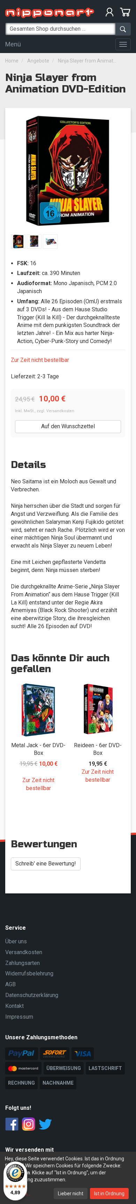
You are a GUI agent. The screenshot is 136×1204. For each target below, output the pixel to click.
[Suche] (123, 29)
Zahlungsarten (22, 963)
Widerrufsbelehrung (29, 973)
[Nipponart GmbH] (49, 12)
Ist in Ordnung (109, 1193)
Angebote (38, 61)
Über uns (16, 941)
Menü (13, 44)
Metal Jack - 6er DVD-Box (38, 749)
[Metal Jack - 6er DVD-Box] (38, 709)
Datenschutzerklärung (31, 995)
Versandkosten (60, 411)
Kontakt (14, 1006)
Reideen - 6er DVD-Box (98, 749)
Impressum (19, 1016)
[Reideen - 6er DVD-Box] (97, 709)
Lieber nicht (70, 1193)
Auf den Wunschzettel (68, 426)
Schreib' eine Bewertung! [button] (45, 863)
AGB (10, 984)
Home (11, 61)
